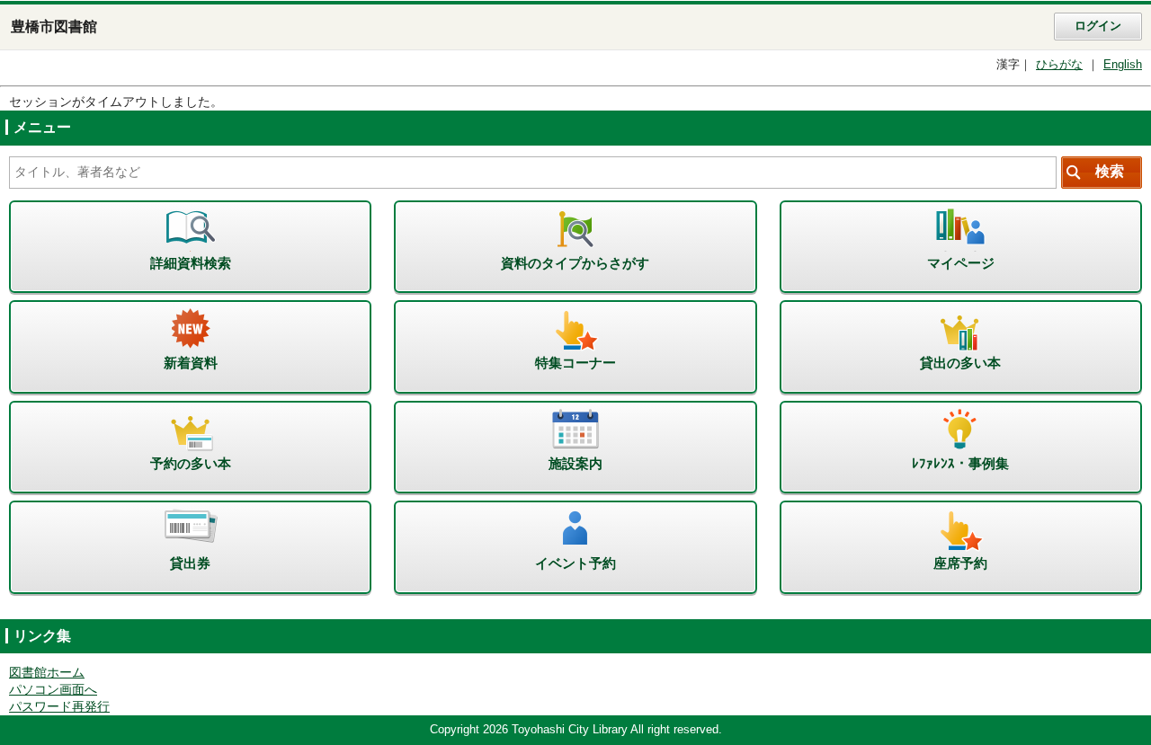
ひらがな (1059, 64)
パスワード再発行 (59, 707)
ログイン (1098, 26)
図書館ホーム (47, 672)
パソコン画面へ (53, 689)
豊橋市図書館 (54, 26)
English (1122, 64)
